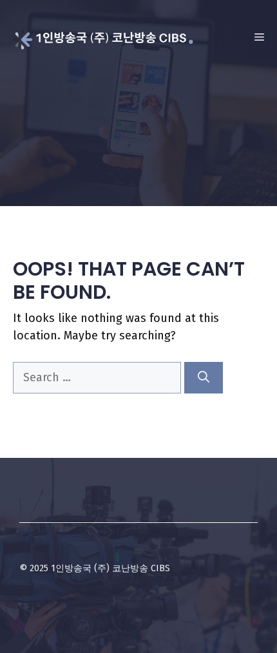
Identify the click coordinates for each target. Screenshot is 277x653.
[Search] (203, 377)
